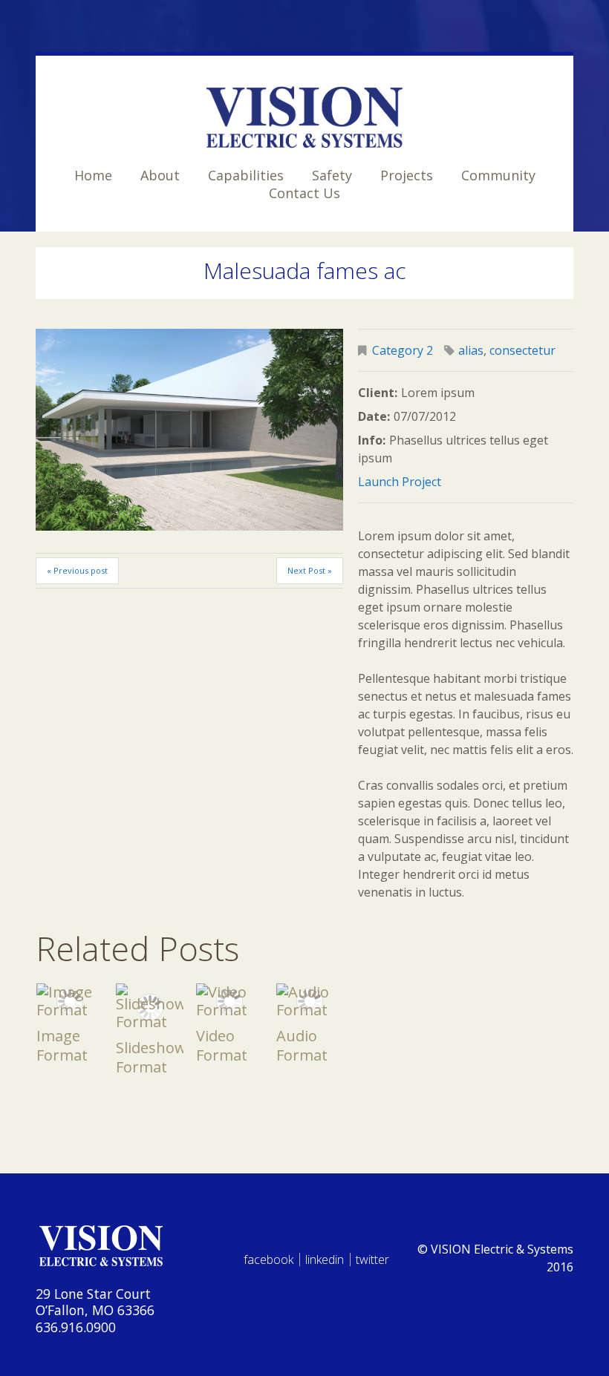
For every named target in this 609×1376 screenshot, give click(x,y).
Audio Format (302, 1045)
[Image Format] (69, 1001)
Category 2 (402, 350)
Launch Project (399, 482)
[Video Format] (229, 1001)
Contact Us (304, 193)
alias (470, 350)
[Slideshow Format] (149, 1007)
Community (498, 175)
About (160, 175)
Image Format (62, 1045)
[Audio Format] (309, 1001)
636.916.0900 (76, 1327)
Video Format (221, 1045)
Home (93, 175)
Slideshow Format (151, 1057)
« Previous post (77, 570)
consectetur (522, 350)
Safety (332, 175)
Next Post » (309, 570)
